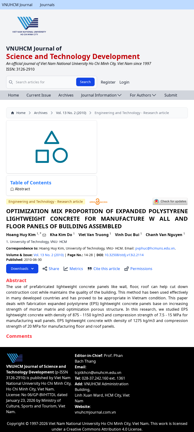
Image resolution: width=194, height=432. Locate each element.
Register (108, 82)
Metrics (76, 268)
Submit (170, 95)
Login (124, 82)
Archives (66, 95)
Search (85, 82)
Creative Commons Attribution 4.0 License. (104, 429)
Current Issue (38, 95)
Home (13, 95)
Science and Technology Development (73, 56)
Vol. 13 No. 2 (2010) (71, 112)
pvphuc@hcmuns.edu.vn (155, 248)
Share (54, 268)
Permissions (141, 268)
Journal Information (99, 95)
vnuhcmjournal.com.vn (95, 412)
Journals (47, 4)
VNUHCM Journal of (34, 48)
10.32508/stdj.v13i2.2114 (124, 255)
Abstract (22, 188)
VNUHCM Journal (17, 4)
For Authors (140, 95)
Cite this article (106, 268)
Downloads (19, 268)
